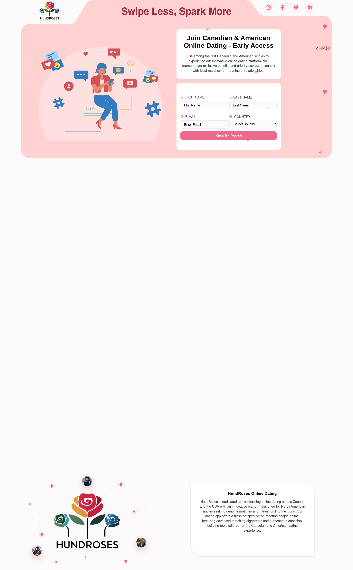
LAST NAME (242, 97)
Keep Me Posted (229, 135)
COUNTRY (242, 116)
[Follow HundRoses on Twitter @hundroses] (296, 7)
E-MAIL (190, 116)
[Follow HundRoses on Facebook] (282, 7)
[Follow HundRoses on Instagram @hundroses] (269, 7)
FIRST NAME (194, 97)
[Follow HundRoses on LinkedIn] (310, 7)
